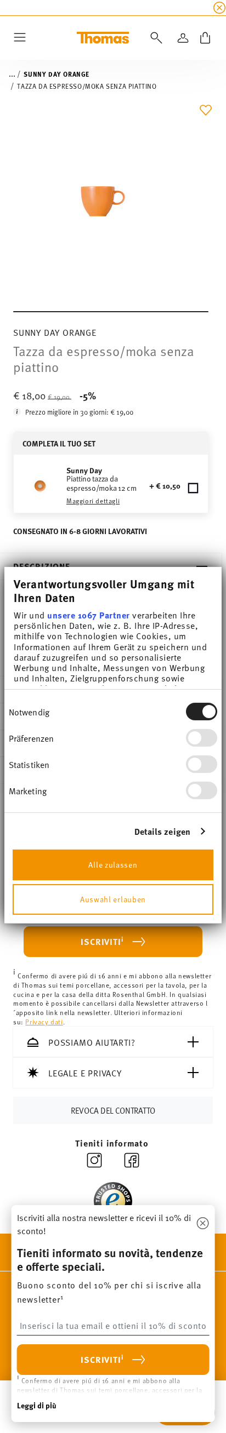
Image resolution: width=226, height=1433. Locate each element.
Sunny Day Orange (56, 74)
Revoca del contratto (113, 1110)
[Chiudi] (202, 1224)
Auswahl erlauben (113, 898)
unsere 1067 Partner (88, 615)
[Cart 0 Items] (205, 37)
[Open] (154, 37)
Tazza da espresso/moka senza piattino (86, 86)
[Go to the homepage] (102, 38)
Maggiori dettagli (93, 500)
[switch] (201, 738)
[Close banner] (219, 7)
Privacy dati (44, 1021)
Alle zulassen (112, 864)
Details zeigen (162, 831)
